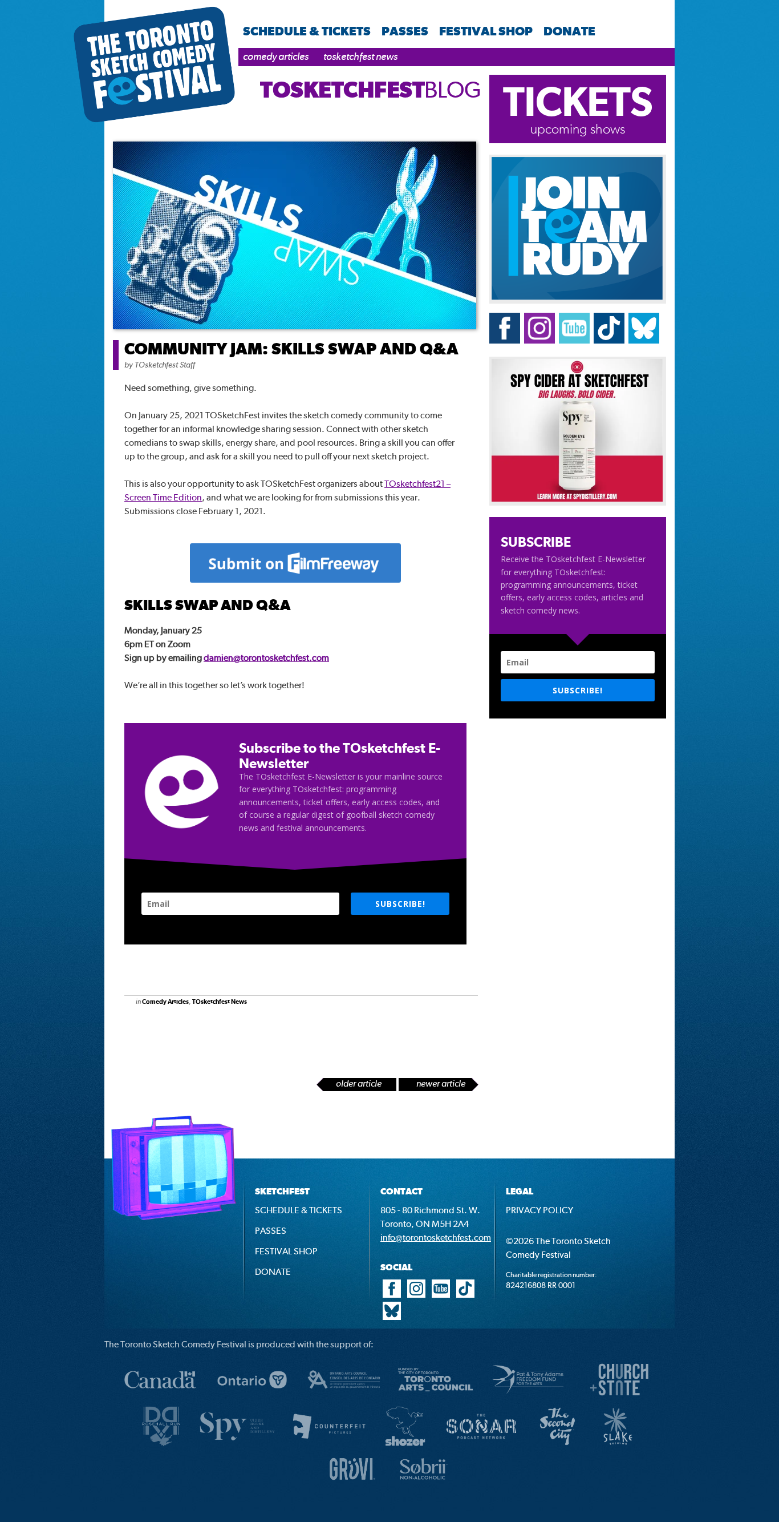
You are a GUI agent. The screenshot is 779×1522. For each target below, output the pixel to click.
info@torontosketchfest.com (435, 1237)
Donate (569, 30)
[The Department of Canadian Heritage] (160, 1397)
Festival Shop (486, 30)
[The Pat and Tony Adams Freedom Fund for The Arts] (527, 1397)
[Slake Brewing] (618, 1444)
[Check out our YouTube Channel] (441, 1294)
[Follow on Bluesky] (643, 340)
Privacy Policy (539, 1210)
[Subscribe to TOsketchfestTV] (574, 340)
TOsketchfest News (360, 56)
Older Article (359, 1083)
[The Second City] (557, 1444)
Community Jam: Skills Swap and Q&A (291, 348)
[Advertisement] (246, 1048)
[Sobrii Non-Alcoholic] (424, 1482)
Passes (405, 30)
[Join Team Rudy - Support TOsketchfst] (577, 296)
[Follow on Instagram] (539, 340)
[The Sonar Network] (481, 1444)
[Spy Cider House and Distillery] (577, 498)
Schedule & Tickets (307, 30)
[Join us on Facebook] (504, 340)
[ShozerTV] (405, 1444)
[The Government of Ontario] (252, 1397)
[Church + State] (619, 1397)
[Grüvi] (352, 1482)
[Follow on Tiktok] (609, 340)
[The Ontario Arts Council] (344, 1397)
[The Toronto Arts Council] (435, 1397)
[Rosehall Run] (161, 1444)
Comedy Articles (276, 56)
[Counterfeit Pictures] (329, 1444)
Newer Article (440, 1083)
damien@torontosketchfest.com (266, 657)
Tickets (578, 101)
